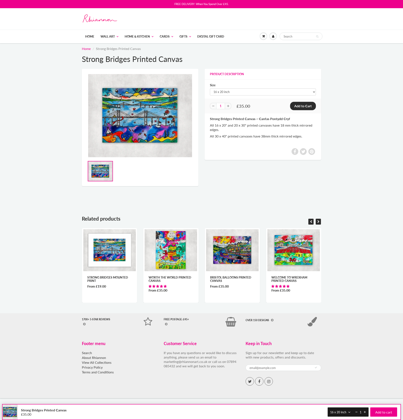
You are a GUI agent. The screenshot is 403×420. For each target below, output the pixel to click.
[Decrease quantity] (356, 412)
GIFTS (183, 36)
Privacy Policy (92, 367)
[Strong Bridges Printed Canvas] (140, 116)
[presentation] (311, 222)
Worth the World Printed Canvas (170, 279)
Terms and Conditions (98, 372)
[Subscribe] (315, 367)
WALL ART (108, 36)
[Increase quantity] (365, 412)
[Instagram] (268, 381)
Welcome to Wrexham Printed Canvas (289, 279)
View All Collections (96, 362)
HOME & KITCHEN (137, 36)
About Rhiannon (94, 358)
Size (213, 85)
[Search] (317, 36)
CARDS (165, 36)
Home (89, 36)
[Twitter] (250, 381)
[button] (158, 286)
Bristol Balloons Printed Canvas (230, 279)
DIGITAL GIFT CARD (210, 36)
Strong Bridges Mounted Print (107, 279)
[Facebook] (259, 381)
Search (87, 353)
